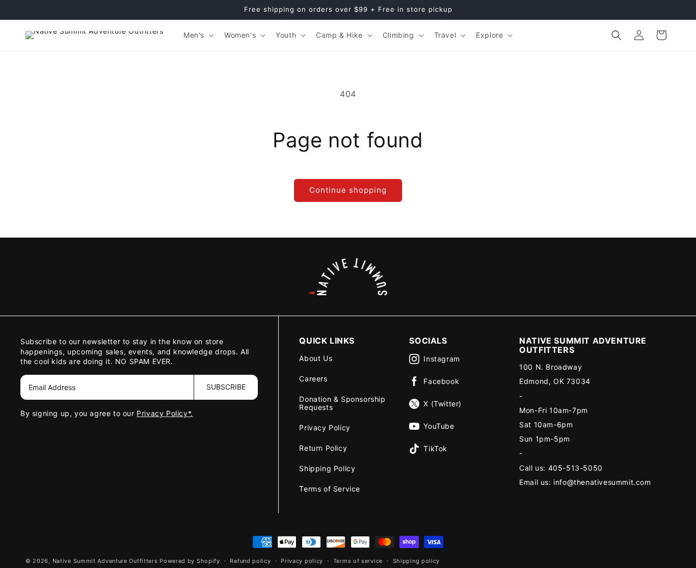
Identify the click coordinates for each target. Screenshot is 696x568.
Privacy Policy (324, 427)
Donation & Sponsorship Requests (342, 403)
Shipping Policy (327, 468)
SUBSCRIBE (226, 386)
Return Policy (323, 448)
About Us (315, 358)
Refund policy (250, 560)
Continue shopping (348, 190)
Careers (313, 378)
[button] (197, 35)
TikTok (435, 448)
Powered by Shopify (189, 560)
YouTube (438, 426)
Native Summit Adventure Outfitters (105, 560)
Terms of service (358, 560)
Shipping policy (416, 560)
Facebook (441, 381)
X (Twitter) (442, 403)
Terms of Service (329, 488)
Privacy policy (302, 560)
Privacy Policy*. (165, 413)
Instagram (441, 358)
